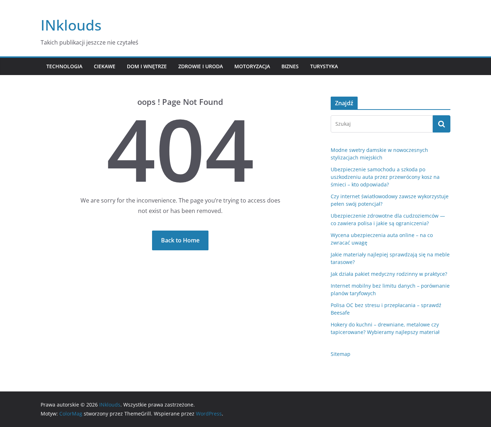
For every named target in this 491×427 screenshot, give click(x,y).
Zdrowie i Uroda (200, 66)
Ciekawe (104, 66)
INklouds (71, 25)
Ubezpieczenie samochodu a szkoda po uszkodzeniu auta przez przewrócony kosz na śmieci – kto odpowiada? (385, 177)
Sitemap (340, 354)
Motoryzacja (252, 66)
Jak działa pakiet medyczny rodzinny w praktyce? (389, 273)
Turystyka (324, 66)
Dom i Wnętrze (147, 66)
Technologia (64, 66)
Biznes (290, 66)
